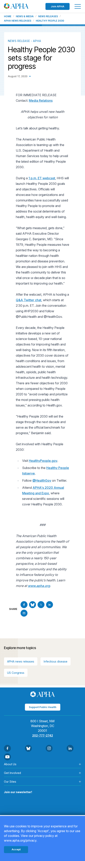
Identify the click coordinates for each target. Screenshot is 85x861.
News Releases (48, 16)
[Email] (24, 613)
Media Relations (41, 101)
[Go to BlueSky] (32, 604)
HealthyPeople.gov (43, 461)
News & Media (25, 16)
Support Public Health (42, 707)
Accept (16, 849)
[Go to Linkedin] (49, 604)
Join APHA (57, 6)
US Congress (15, 672)
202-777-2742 (42, 735)
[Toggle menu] (77, 6)
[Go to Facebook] (24, 604)
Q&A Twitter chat (28, 300)
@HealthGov (41, 480)
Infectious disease (55, 661)
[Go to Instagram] (49, 748)
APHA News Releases (17, 20)
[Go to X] (41, 604)
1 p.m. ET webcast (41, 178)
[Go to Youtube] (7, 756)
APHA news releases (20, 661)
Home (7, 16)
